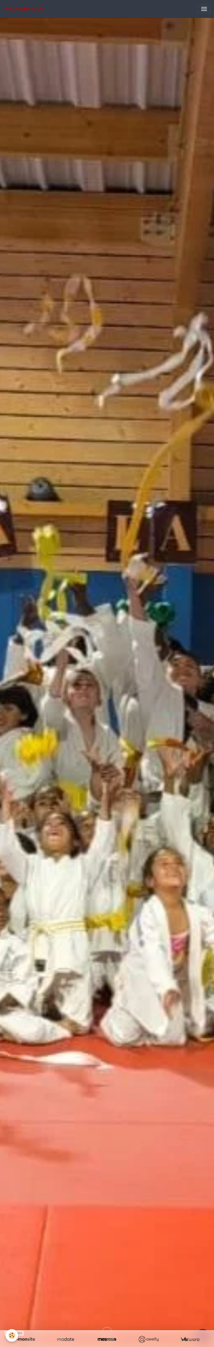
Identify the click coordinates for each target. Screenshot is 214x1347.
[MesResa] (107, 1339)
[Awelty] (148, 1339)
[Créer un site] (24, 1339)
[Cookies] (12, 1335)
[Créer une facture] (189, 1339)
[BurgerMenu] (204, 9)
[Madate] (65, 1339)
